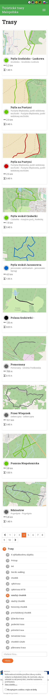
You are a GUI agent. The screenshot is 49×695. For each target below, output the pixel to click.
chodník (14, 577)
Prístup (14, 560)
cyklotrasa (15, 583)
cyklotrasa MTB (17, 589)
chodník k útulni (17, 641)
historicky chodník (18, 606)
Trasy (10, 548)
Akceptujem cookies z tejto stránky (22, 689)
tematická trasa (17, 636)
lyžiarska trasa (17, 618)
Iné (12, 566)
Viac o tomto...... (11, 684)
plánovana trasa (18, 647)
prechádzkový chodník (20, 612)
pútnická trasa (17, 630)
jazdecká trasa (17, 624)
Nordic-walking (17, 572)
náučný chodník (18, 595)
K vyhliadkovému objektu (21, 554)
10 (9, 540)
